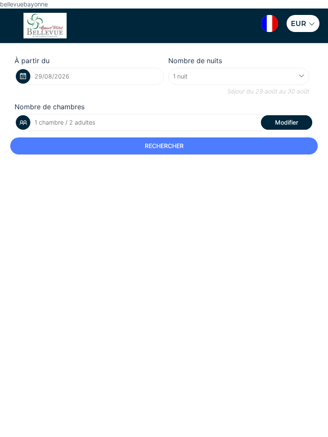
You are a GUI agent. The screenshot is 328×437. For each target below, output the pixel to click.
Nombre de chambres (50, 106)
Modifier (286, 122)
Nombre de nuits (195, 60)
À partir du (32, 60)
